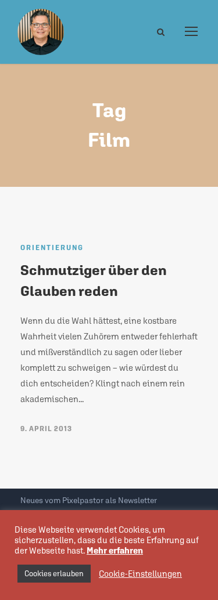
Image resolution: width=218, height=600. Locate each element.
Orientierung (52, 248)
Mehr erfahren (115, 550)
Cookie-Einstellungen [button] (140, 574)
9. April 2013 (46, 429)
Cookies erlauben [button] (54, 573)
